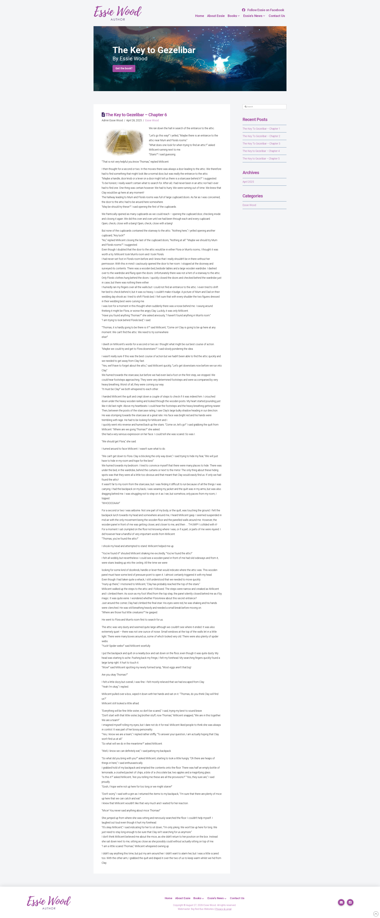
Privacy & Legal (223, 909)
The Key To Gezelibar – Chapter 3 (261, 143)
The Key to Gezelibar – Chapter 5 (261, 158)
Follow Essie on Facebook (265, 10)
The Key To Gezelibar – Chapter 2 (261, 136)
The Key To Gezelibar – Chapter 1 (261, 128)
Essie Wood (152, 120)
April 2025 (248, 181)
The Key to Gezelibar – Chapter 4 (261, 151)
